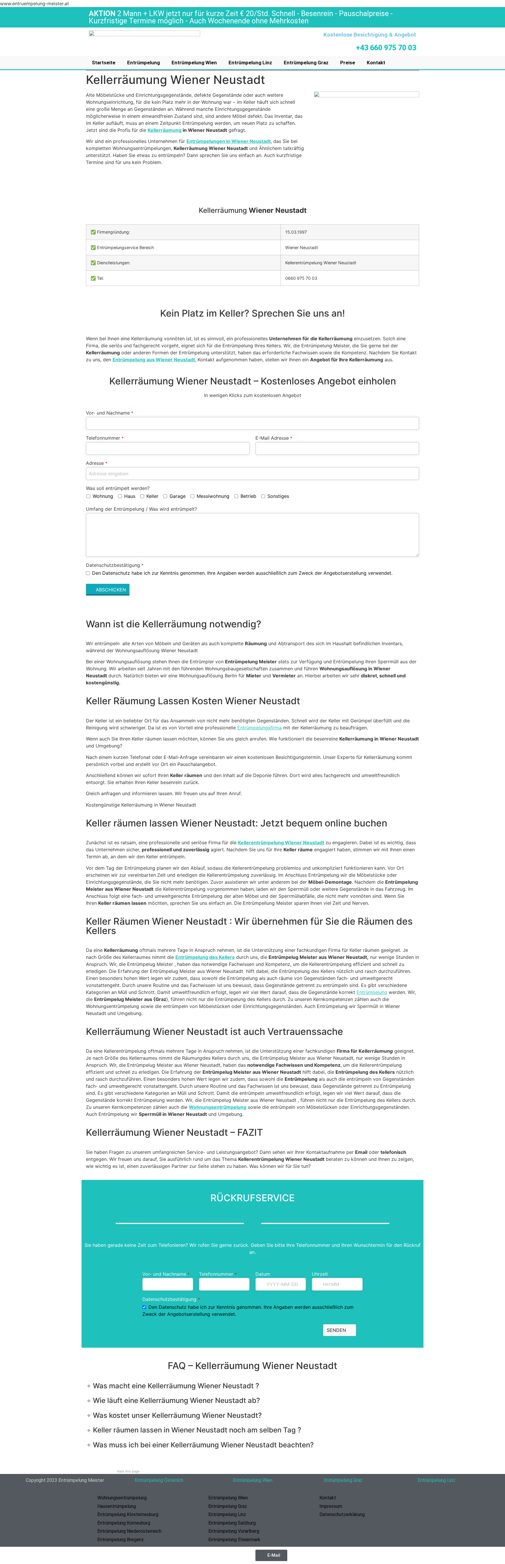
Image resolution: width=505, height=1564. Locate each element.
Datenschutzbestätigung (114, 565)
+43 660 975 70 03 (386, 48)
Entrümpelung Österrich (159, 1480)
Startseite (103, 62)
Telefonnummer (105, 438)
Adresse (96, 463)
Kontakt (376, 62)
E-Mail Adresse (273, 438)
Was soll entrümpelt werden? (118, 488)
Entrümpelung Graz (306, 62)
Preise (347, 62)
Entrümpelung (143, 62)
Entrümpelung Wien (194, 62)
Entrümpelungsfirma (259, 728)
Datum (262, 1274)
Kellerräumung (164, 130)
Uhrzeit (320, 1274)
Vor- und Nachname (109, 412)
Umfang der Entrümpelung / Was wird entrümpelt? (141, 509)
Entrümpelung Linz (250, 62)
